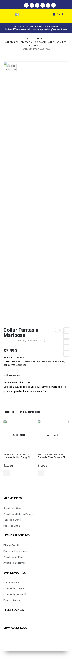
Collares (21, 365)
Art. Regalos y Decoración (30, 362)
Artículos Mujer (55, 362)
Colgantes (9, 365)
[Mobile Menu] (10, 16)
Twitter (66, 336)
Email (66, 354)
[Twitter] (42, 5)
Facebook (66, 330)
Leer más (6, 473)
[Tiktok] (48, 5)
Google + (66, 348)
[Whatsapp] (37, 5)
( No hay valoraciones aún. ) (31, 340)
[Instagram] (32, 5)
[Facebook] (26, 5)
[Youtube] (53, 5)
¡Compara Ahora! (59, 29)
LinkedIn (66, 342)
